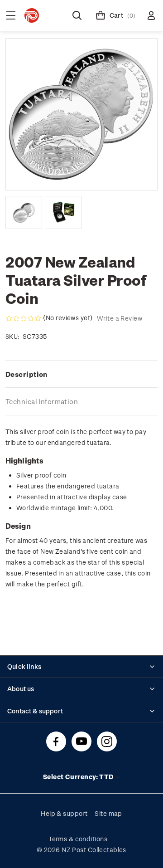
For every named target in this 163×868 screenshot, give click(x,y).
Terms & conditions (77, 839)
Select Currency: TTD (79, 776)
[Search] (77, 15)
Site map (108, 813)
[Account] (151, 15)
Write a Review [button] (119, 318)
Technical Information (41, 401)
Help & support (64, 813)
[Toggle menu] (11, 15)
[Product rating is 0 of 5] (23, 318)
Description (26, 374)
